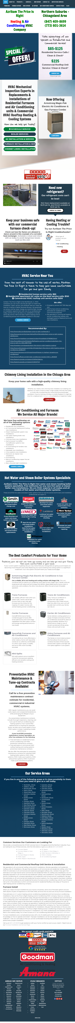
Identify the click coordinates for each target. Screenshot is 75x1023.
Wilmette (18, 1008)
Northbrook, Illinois (48, 814)
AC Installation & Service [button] (20, 139)
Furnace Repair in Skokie (26, 855)
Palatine (19, 994)
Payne (42, 994)
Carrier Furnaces (20, 613)
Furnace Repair (16, 6)
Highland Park (8, 1005)
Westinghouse (42, 1005)
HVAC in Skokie (46, 855)
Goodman (42, 983)
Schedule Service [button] (21, 129)
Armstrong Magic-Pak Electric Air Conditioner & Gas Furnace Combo (37, 577)
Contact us (46, 396)
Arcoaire (32, 992)
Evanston (9, 996)
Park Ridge (18, 996)
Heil (42, 985)
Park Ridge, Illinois (47, 818)
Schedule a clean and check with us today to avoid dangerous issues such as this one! (23, 238)
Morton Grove (18, 983)
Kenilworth (9, 1007)
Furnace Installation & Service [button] (20, 144)
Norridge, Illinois (47, 812)
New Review (37, 2)
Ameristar (32, 990)
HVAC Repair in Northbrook (26, 858)
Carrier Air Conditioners (58, 613)
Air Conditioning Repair (49, 856)
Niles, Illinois (45, 810)
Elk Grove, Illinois (29, 807)
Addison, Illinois (29, 786)
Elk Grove (9, 994)
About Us (12, 2)
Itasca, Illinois (28, 790)
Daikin (32, 1003)
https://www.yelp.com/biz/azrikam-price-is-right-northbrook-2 (30, 331)
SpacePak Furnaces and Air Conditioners (24, 634)
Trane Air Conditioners (58, 595)
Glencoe (9, 997)
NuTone (42, 992)
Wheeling (18, 1007)
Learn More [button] (21, 764)
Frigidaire (32, 1010)
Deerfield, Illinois (29, 803)
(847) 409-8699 (57, 847)
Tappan (42, 997)
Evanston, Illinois (29, 808)
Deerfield (9, 990)
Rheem (42, 996)
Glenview (9, 999)
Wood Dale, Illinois (30, 792)
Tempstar (42, 999)
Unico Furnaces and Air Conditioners (58, 634)
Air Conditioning (62, 243)
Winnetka (18, 1010)
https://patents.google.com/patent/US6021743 (25, 362)
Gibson (32, 1012)
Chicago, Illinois (29, 801)
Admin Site (37, 1017)
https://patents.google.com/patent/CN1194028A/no (26, 359)
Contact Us (46, 2)
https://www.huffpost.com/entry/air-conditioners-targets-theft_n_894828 (33, 357)
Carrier (32, 997)
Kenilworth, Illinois (47, 797)
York (42, 1007)
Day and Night (32, 1005)
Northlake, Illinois (29, 785)
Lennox (42, 986)
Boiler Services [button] (19, 134)
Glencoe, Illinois (29, 810)
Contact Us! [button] (55, 73)
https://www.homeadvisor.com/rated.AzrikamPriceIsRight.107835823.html (33, 338)
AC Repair (35, 6)
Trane (42, 1001)
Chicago (9, 988)
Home (5, 2)
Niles (19, 988)
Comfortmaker (32, 999)
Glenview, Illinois (29, 812)
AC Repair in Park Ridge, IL (50, 851)
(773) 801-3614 (58, 996)
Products (20, 2)
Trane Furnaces (19, 595)
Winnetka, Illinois (47, 832)
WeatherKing (42, 1003)
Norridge (18, 990)
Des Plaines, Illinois (30, 805)
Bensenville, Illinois (30, 788)
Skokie (18, 1005)
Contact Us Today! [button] (55, 210)
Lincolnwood (9, 1008)
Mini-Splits (17, 654)
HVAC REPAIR (26, 6)
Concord (32, 1001)
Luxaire (42, 988)
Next (64, 251)
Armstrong (32, 994)
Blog (68, 6)
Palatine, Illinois (46, 816)
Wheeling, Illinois (47, 828)
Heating (60, 246)
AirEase (32, 983)
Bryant (32, 996)
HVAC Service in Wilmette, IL (51, 853)
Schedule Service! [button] (23, 320)
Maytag (42, 990)
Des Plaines (9, 992)
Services (28, 2)
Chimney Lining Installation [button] (20, 149)
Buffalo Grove (8, 986)
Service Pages (60, 6)
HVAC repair (22, 856)
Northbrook (19, 992)
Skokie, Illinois (46, 827)
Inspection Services (58, 2)
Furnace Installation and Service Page (18, 925)
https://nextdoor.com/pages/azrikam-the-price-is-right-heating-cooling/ (33, 345)
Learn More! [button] (55, 136)
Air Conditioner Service (47, 6)
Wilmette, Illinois (47, 830)
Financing (7, 6)
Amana (32, 985)
